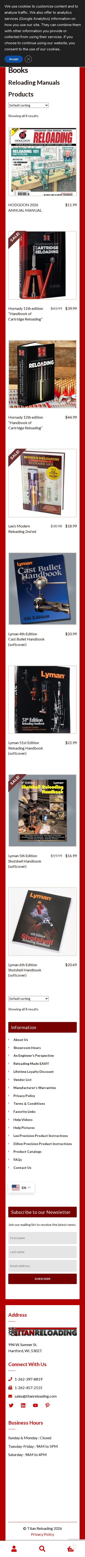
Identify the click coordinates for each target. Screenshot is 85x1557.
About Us (20, 1040)
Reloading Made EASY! (31, 1063)
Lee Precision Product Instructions (40, 1136)
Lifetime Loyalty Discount (33, 1072)
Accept (13, 59)
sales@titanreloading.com (36, 1396)
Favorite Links (24, 1112)
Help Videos (23, 1120)
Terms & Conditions (29, 1103)
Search (42, 1549)
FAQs (17, 1160)
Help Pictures (24, 1128)
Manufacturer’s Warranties (34, 1088)
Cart (66, 1545)
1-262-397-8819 (28, 1379)
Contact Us (22, 1168)
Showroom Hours (27, 1048)
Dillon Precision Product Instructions (42, 1144)
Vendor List (22, 1080)
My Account (14, 1549)
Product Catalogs (27, 1151)
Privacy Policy (24, 1096)
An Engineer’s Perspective (33, 1055)
